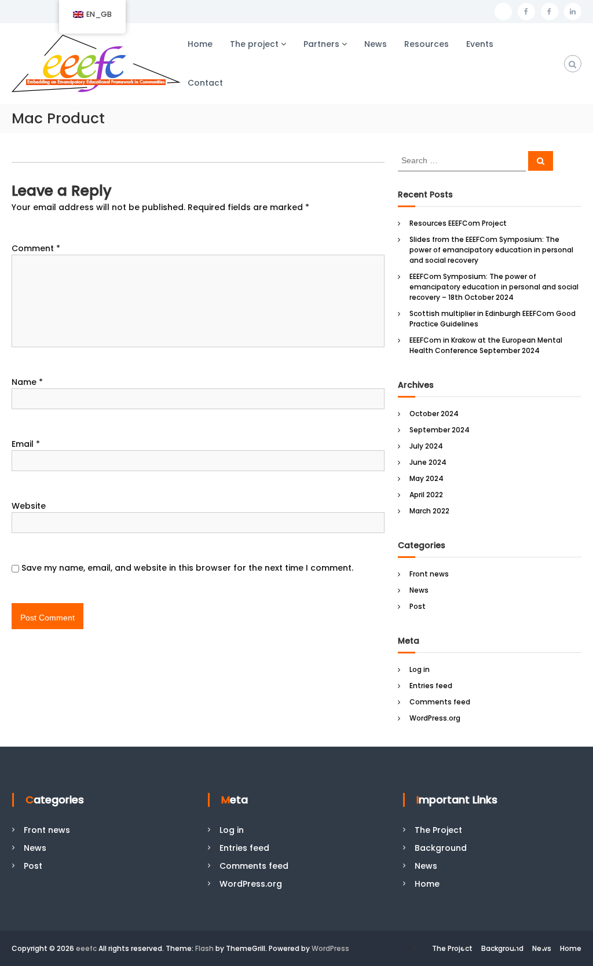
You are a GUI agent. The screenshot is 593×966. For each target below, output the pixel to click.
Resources (426, 44)
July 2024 (426, 446)
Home (200, 44)
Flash (204, 948)
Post (417, 606)
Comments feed (439, 702)
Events (479, 44)
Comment (36, 248)
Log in (419, 669)
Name (27, 382)
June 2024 (427, 462)
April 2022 (426, 494)
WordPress (330, 948)
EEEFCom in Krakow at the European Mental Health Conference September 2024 (485, 345)
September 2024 (439, 430)
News (375, 44)
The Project (438, 830)
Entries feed (430, 685)
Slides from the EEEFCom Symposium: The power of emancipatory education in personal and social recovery (491, 249)
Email (26, 444)
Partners (321, 44)
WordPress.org (434, 718)
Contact (205, 83)
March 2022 (429, 511)
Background (441, 848)
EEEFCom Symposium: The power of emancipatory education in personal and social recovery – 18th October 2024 (494, 286)
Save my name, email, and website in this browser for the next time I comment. (187, 568)
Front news (429, 574)
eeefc (86, 948)
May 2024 (426, 478)
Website (29, 506)
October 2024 (434, 413)
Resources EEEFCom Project (458, 223)
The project (254, 44)
